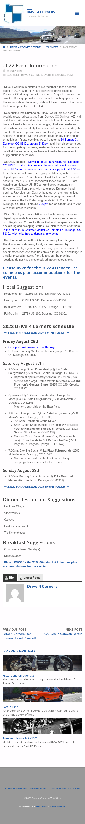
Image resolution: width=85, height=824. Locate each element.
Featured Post (63, 75)
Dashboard (38, 788)
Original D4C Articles (65, 788)
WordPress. (58, 806)
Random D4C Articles (19, 651)
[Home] (4, 47)
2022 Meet (52, 47)
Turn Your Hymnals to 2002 (20, 738)
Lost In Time (10, 707)
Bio (11, 577)
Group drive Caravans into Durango (32, 347)
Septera (41, 806)
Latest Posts (32, 577)
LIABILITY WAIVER (16, 788)
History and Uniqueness (18, 675)
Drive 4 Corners (41, 12)
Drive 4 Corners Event (25, 47)
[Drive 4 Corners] (13, 13)
